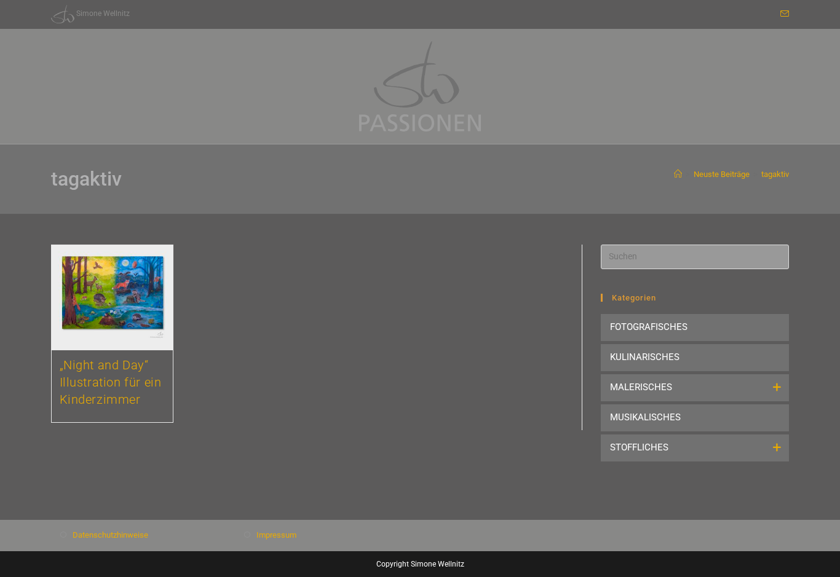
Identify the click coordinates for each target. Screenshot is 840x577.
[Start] (678, 174)
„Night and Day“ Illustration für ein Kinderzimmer (111, 382)
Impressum (276, 535)
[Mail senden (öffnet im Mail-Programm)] (783, 14)
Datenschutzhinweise (110, 535)
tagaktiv (775, 174)
